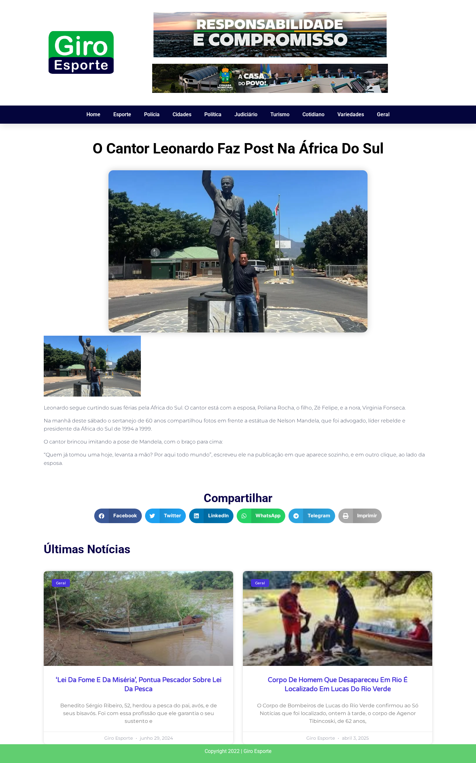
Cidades (182, 114)
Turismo (279, 114)
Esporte (122, 114)
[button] (118, 516)
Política (212, 114)
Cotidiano (313, 114)
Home (93, 114)
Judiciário (245, 114)
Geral (383, 114)
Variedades (350, 114)
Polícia (152, 114)
